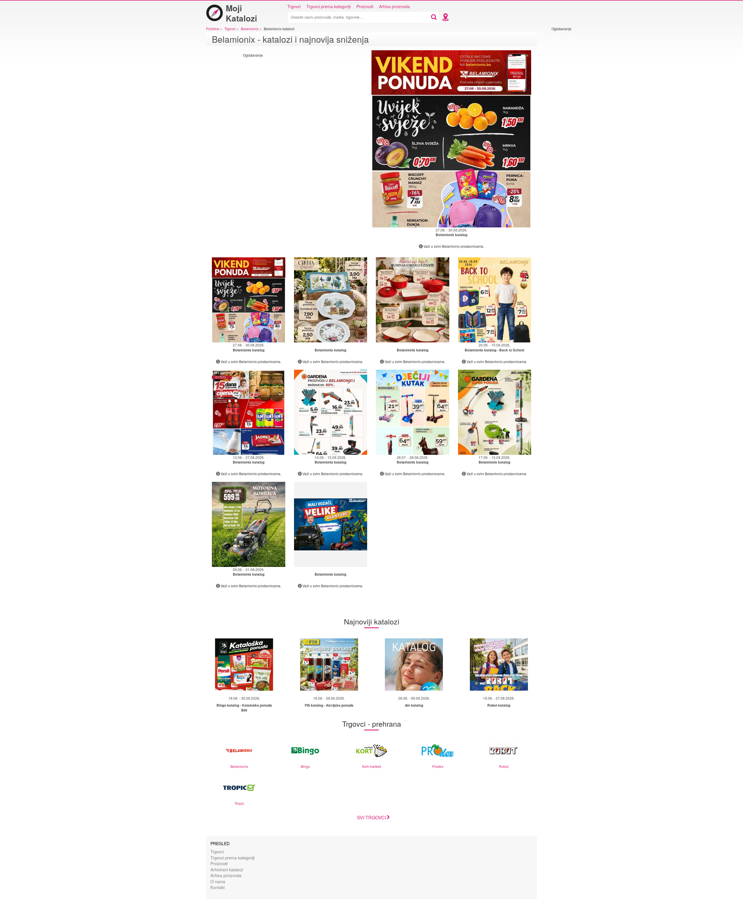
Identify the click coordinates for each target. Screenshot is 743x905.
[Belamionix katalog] (330, 299)
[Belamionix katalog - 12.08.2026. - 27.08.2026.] (248, 412)
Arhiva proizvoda (394, 6)
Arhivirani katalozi (226, 869)
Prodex (437, 766)
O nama (217, 881)
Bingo (305, 766)
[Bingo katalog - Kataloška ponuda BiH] (244, 664)
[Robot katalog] (499, 664)
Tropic (239, 803)
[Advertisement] (568, 118)
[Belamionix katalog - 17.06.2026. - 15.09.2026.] (494, 412)
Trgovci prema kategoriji (328, 6)
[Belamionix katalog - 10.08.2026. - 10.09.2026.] (330, 412)
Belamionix (239, 766)
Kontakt (217, 887)
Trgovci (294, 6)
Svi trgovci (371, 817)
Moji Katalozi (241, 13)
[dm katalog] (414, 664)
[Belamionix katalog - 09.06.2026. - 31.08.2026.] (248, 524)
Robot (503, 766)
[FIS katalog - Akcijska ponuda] (329, 664)
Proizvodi (364, 6)
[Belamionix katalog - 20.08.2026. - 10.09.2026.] (494, 299)
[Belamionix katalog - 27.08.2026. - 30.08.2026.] (451, 138)
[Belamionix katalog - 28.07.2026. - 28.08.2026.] (412, 412)
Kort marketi (371, 766)
